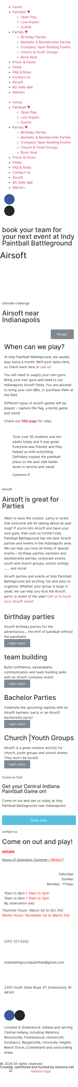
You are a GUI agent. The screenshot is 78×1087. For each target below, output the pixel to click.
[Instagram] (9, 211)
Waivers (18, 92)
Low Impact (30, 22)
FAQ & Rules (21, 72)
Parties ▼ (20, 32)
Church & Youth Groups (39, 52)
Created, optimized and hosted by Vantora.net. (37, 1067)
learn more (17, 643)
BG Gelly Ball (22, 87)
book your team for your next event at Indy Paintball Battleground (38, 236)
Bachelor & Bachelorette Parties (46, 42)
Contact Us (21, 77)
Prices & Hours (24, 62)
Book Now (29, 57)
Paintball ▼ (21, 12)
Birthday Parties (33, 37)
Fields (17, 67)
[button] (39, 97)
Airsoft (17, 82)
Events (26, 27)
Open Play (29, 17)
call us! (45, 367)
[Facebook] (9, 199)
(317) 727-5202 (16, 941)
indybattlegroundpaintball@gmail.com (34, 962)
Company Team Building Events (46, 47)
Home (17, 7)
